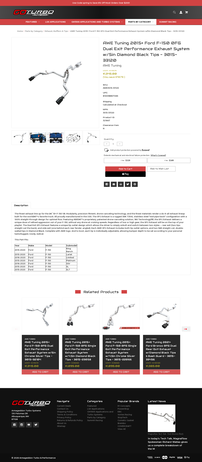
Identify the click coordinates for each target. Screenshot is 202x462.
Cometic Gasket (126, 420)
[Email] (113, 184)
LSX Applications (95, 409)
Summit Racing (95, 420)
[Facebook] (106, 184)
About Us (61, 423)
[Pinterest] (134, 184)
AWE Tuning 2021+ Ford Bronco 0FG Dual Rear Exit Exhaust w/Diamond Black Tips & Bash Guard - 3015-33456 (161, 351)
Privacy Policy (64, 417)
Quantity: (109, 139)
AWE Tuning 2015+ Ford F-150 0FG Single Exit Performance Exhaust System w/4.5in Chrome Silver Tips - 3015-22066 (121, 351)
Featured (91, 406)
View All (122, 429)
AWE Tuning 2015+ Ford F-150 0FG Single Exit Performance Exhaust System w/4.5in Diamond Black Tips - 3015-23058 (80, 351)
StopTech (122, 417)
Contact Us (62, 409)
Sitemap (61, 426)
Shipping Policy (65, 411)
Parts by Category (96, 417)
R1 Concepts (124, 406)
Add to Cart (40, 372)
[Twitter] (127, 184)
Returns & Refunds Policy (70, 420)
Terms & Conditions (67, 414)
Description (21, 205)
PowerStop (123, 409)
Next (186, 329)
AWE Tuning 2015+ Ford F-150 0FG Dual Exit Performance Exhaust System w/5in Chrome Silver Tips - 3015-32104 (40, 351)
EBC (120, 411)
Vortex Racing (125, 414)
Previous (16, 329)
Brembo (122, 423)
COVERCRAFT (124, 426)
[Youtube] (28, 425)
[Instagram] (21, 425)
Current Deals (64, 406)
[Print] (120, 184)
